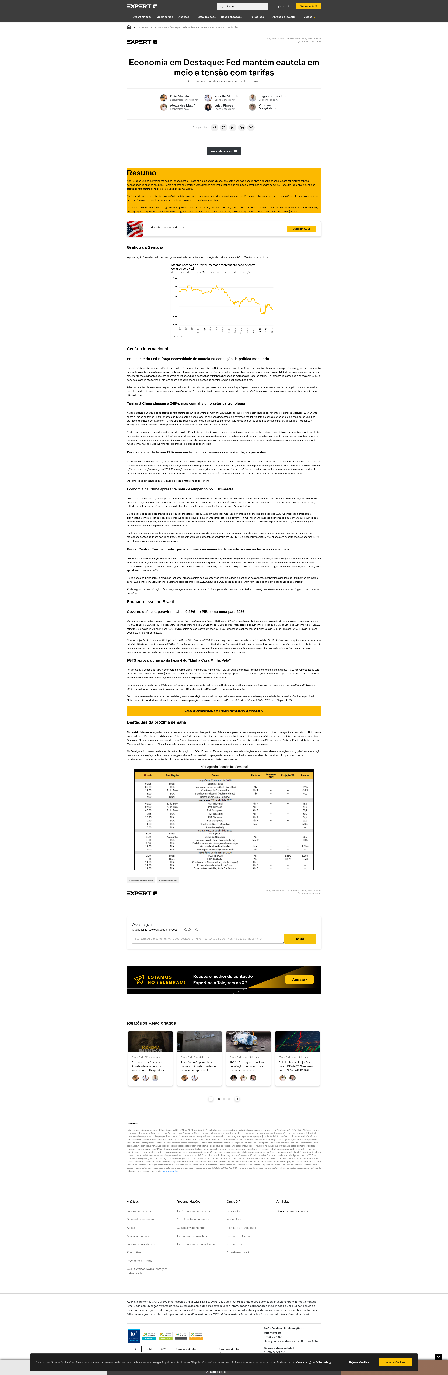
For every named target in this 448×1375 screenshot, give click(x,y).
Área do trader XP (238, 1252)
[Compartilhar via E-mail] (251, 127)
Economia (142, 27)
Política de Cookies (239, 1236)
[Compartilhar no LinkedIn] (242, 127)
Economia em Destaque (141, 880)
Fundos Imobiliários (139, 1211)
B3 (135, 1349)
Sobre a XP (233, 1211)
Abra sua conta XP (308, 6)
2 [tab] (224, 1099)
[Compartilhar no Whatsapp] (232, 127)
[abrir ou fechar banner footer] (438, 1357)
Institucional (234, 1219)
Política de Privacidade (241, 1228)
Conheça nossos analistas (293, 1211)
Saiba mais (322, 1362)
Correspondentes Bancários (227, 1351)
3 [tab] (229, 1099)
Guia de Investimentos (141, 1219)
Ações (131, 1228)
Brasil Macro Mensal (156, 700)
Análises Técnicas (138, 1236)
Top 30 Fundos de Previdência (196, 1244)
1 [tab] (218, 1099)
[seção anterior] (211, 1098)
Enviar (300, 938)
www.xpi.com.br (169, 1171)
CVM (163, 1349)
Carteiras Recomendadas (193, 1219)
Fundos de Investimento (142, 1244)
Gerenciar (302, 1362)
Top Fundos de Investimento (194, 1236)
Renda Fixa (134, 1252)
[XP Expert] (142, 6)
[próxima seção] (237, 1098)
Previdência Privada (139, 1261)
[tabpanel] (150, 1058)
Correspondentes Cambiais (183, 1351)
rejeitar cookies (359, 1362)
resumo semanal (168, 880)
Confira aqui (301, 228)
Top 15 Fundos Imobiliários (194, 1211)
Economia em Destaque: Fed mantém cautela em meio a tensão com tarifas (196, 27)
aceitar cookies (395, 1362)
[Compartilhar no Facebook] (214, 127)
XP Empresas (235, 1244)
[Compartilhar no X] (223, 127)
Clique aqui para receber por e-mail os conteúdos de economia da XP (224, 710)
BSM (149, 1349)
